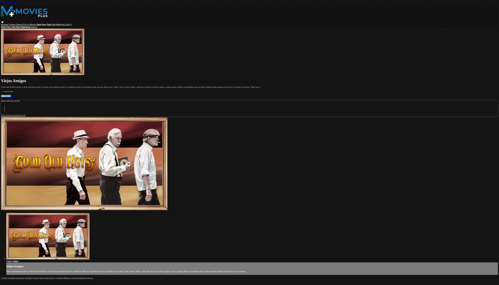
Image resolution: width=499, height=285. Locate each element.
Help (41, 278)
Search (19, 25)
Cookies (59, 278)
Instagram (20, 278)
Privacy (52, 278)
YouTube (28, 278)
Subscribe (6, 96)
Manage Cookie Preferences (75, 278)
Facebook (11, 278)
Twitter (4, 278)
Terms (46, 278)
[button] (2, 22)
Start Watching (58, 25)
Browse (5, 25)
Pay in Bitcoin (29, 25)
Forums (12, 25)
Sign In (34, 27)
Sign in (68, 25)
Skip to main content (9, 2)
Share (13, 96)
